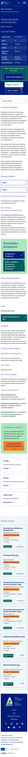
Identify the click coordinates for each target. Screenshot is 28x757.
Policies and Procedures (14, 716)
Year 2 (4, 190)
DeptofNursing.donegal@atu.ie (12, 414)
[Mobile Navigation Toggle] (24, 2)
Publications (14, 719)
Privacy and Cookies (13, 740)
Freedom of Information (16, 742)
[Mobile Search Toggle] (19, 2)
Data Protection (5, 742)
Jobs (14, 713)
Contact (14, 710)
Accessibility (4, 740)
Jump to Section (7, 101)
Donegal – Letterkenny (18, 58)
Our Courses (8, 9)
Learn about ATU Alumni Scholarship (14, 445)
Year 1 (4, 183)
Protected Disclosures (7, 744)
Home (2, 9)
